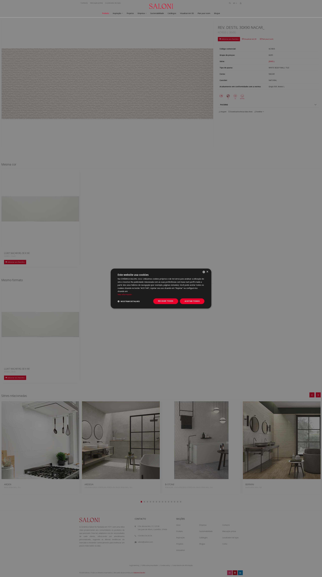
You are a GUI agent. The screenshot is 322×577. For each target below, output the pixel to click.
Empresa (141, 13)
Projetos (130, 13)
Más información (125, 294)
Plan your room (204, 13)
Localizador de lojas (113, 3)
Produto (105, 13)
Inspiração (117, 13)
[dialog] (161, 289)
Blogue (217, 13)
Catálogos (172, 13)
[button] (129, 301)
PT (234, 3)
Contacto (84, 3)
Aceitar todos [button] (192, 301)
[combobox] (204, 272)
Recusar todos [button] (165, 301)
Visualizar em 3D (187, 13)
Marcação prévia (96, 3)
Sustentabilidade (157, 13)
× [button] (207, 272)
